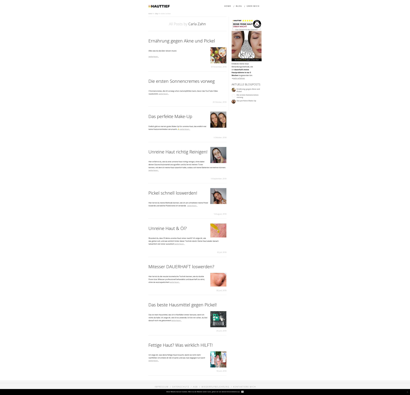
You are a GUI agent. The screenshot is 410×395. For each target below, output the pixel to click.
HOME (227, 6)
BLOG (239, 6)
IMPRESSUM (161, 386)
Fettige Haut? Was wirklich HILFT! (180, 345)
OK (242, 392)
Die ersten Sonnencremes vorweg (181, 81)
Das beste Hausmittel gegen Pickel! (182, 305)
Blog (157, 14)
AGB (195, 386)
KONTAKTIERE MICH (244, 386)
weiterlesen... (154, 56)
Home (151, 14)
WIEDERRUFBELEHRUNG (215, 386)
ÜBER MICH (253, 6)
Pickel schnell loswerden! (172, 193)
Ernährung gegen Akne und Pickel (181, 41)
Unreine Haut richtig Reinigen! (177, 152)
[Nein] (407, 392)
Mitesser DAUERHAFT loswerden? (181, 266)
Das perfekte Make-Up (170, 116)
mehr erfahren (239, 78)
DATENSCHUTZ (180, 386)
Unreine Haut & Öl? (167, 228)
